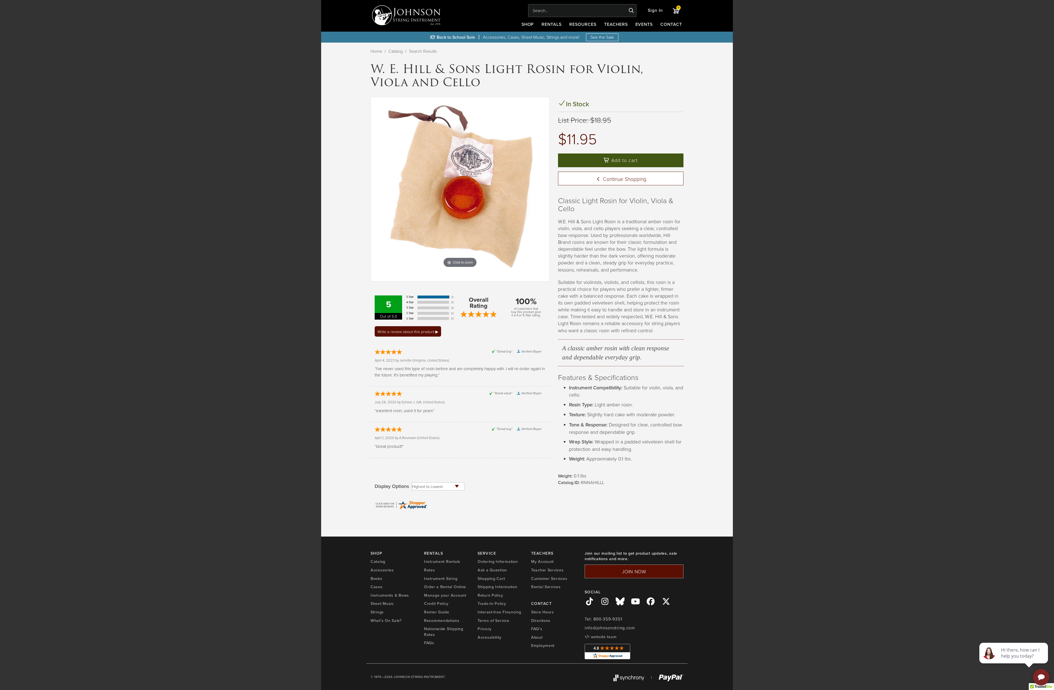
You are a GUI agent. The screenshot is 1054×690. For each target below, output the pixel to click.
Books (376, 579)
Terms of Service (493, 621)
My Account (542, 561)
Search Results (423, 51)
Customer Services (549, 579)
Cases (377, 587)
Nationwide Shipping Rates (443, 632)
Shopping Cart (491, 579)
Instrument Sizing (440, 579)
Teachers (616, 24)
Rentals (552, 24)
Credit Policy (436, 603)
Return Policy (490, 595)
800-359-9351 (607, 619)
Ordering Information (498, 561)
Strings (377, 612)
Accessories (382, 570)
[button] (655, 10)
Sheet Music (382, 603)
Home (376, 51)
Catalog (395, 51)
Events (644, 24)
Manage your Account (445, 595)
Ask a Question (492, 570)
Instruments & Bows (390, 595)
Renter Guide (436, 612)
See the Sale (602, 37)
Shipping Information (497, 587)
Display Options (392, 486)
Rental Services (546, 587)
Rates (429, 570)
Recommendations (441, 621)
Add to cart (624, 160)
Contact (671, 24)
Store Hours (542, 612)
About (537, 637)
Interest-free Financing (499, 612)
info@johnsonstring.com (610, 628)
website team (603, 637)
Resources (582, 24)
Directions (540, 621)
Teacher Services (547, 570)
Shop (528, 24)
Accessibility (489, 637)
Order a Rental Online (445, 587)
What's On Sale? (386, 621)
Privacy (485, 629)
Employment (542, 645)
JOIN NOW (634, 571)
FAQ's (536, 629)
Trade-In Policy (492, 603)
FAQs (429, 643)
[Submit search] (631, 10)
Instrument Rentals (442, 561)
